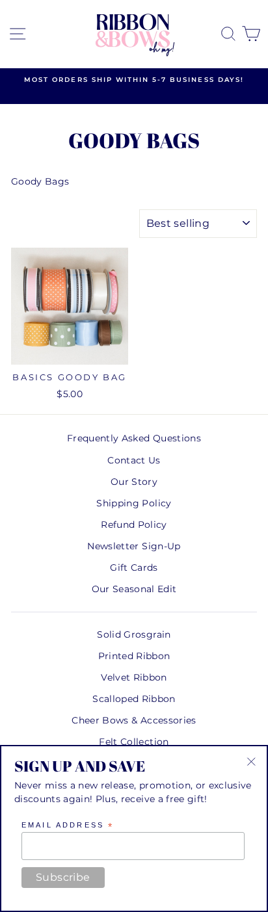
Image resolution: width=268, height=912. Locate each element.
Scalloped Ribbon (133, 699)
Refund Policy (134, 524)
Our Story (134, 481)
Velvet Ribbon (134, 677)
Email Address (67, 825)
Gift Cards (133, 567)
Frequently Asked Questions (134, 438)
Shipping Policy (133, 503)
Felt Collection (133, 741)
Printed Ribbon (134, 656)
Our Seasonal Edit (134, 589)
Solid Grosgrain (133, 634)
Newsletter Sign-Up (133, 546)
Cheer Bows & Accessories (134, 720)
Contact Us (133, 460)
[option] (134, 80)
